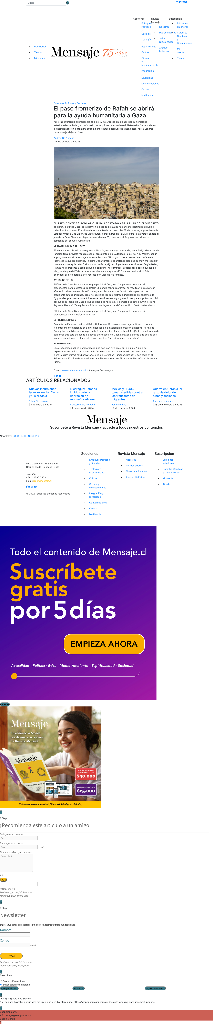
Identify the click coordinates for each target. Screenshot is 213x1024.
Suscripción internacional (16, 984)
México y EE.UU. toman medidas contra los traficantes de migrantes (127, 394)
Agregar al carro (9, 988)
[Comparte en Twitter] (57, 375)
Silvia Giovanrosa (38, 401)
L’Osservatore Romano (82, 404)
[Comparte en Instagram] (60, 375)
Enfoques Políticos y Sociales (70, 103)
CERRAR (4, 704)
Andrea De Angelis (64, 138)
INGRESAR (33, 436)
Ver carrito (78, 988)
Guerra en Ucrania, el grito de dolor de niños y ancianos (167, 392)
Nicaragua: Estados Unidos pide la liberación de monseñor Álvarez (83, 394)
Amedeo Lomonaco (163, 401)
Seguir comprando (155, 988)
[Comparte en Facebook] (54, 375)
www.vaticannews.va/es (75, 370)
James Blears (119, 404)
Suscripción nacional (14, 981)
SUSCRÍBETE (20, 436)
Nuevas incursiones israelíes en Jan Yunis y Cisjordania (44, 392)
